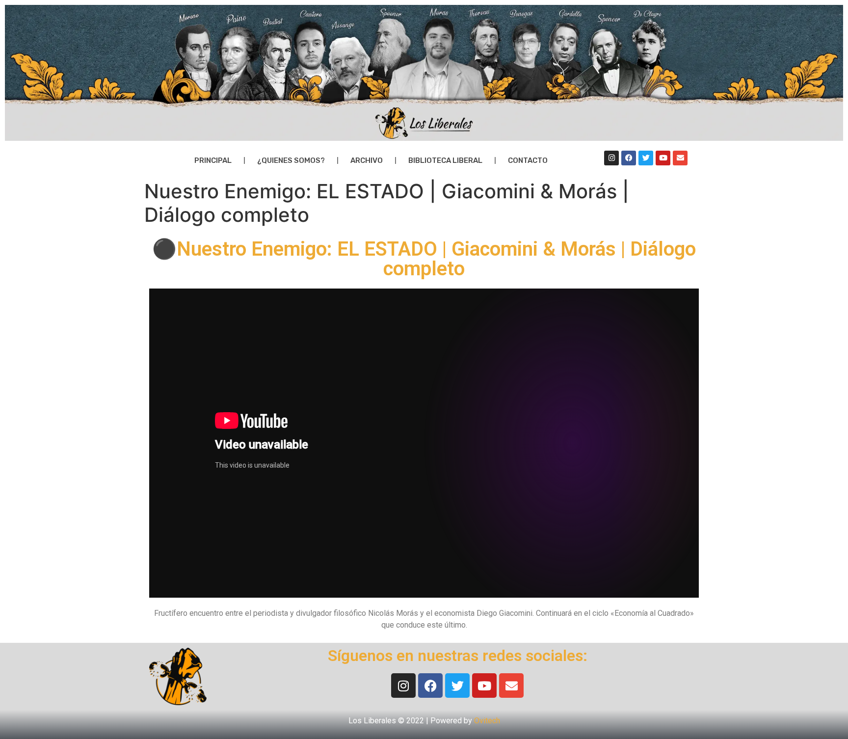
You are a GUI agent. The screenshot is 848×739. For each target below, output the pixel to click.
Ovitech (487, 720)
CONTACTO (528, 160)
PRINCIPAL (213, 160)
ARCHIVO (366, 160)
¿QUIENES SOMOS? (291, 160)
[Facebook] (628, 158)
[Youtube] (663, 158)
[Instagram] (611, 158)
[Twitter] (645, 158)
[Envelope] (680, 158)
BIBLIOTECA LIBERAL (445, 160)
